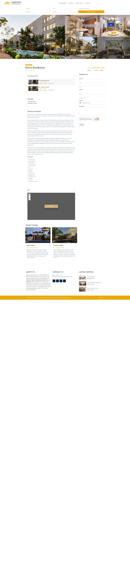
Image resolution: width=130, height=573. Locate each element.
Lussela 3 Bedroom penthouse (94, 282)
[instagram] (64, 281)
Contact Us (87, 3)
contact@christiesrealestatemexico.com (63, 276)
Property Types (79, 3)
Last (80, 87)
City (53, 8)
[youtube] (61, 281)
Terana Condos (58, 245)
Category (28, 8)
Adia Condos (31, 245)
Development (29, 65)
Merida (28, 70)
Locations (71, 3)
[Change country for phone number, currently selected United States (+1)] (80, 103)
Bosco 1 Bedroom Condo (43, 87)
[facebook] (54, 281)
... (35, 257)
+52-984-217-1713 (58, 275)
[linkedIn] (57, 281)
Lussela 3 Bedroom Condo (93, 288)
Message (81, 106)
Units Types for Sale (32, 76)
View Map (51, 206)
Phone (81, 100)
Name (81, 78)
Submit (81, 124)
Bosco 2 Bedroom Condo (43, 80)
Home (26, 61)
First (80, 83)
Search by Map (62, 3)
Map (28, 190)
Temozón (32, 70)
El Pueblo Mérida (91, 276)
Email (81, 89)
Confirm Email (82, 98)
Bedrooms (28, 11)
